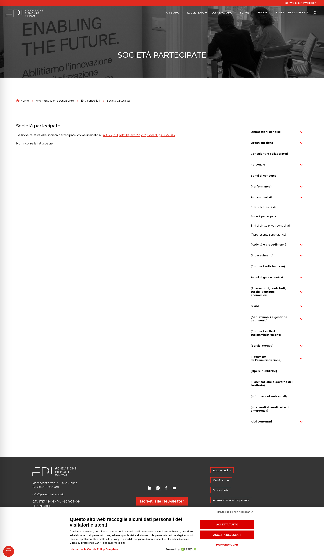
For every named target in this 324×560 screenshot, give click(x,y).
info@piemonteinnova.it (48, 494)
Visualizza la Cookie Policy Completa (94, 549)
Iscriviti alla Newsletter (300, 3)
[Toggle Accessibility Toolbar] (8, 551)
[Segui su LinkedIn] (149, 488)
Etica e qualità (222, 470)
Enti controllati (90, 100)
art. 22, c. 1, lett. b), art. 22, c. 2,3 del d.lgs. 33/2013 (139, 135)
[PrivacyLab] (188, 549)
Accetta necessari (227, 534)
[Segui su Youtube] (174, 488)
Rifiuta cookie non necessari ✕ (235, 511)
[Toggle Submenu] (301, 131)
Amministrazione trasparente (55, 100)
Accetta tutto (227, 524)
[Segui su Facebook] (166, 488)
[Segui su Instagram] (157, 488)
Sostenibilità (221, 490)
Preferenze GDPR (227, 544)
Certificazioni (221, 480)
